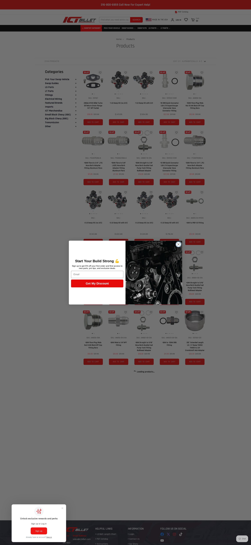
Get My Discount (97, 283)
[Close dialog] (178, 244)
